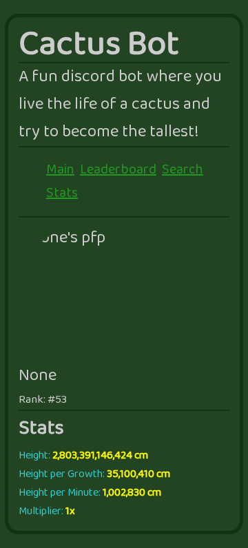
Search (182, 170)
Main (60, 170)
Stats (62, 193)
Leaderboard (118, 170)
